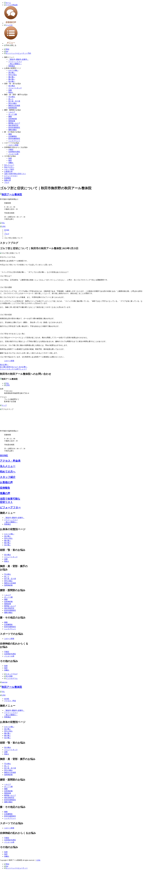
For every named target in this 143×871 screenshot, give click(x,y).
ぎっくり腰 (12, 114)
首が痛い (11, 81)
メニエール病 (13, 154)
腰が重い (11, 77)
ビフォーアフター (11, 176)
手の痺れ (11, 97)
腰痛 (10, 116)
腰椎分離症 (12, 130)
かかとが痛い (13, 70)
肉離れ (10, 163)
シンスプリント (14, 141)
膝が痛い (11, 79)
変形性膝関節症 (14, 138)
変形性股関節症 (14, 127)
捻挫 (10, 158)
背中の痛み (12, 103)
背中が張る (12, 75)
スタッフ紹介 (9, 169)
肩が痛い (11, 72)
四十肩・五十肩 (14, 101)
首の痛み (11, 86)
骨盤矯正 (11, 66)
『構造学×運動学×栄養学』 (18, 59)
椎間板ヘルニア (14, 123)
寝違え (10, 92)
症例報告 (7, 178)
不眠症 (10, 149)
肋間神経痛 (12, 108)
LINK (38, 860)
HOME (6, 230)
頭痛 (10, 90)
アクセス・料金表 (10, 460)
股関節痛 (11, 121)
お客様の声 (8, 171)
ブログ (6, 182)
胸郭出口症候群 (14, 105)
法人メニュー (9, 165)
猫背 (10, 160)
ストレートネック (15, 88)
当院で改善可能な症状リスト (15, 174)
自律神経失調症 (14, 152)
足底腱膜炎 (12, 136)
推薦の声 (7, 180)
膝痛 (10, 134)
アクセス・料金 (10, 701)
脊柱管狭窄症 (13, 125)
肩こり (10, 99)
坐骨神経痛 (12, 119)
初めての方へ (9, 167)
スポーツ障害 (13, 145)
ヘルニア (11, 112)
